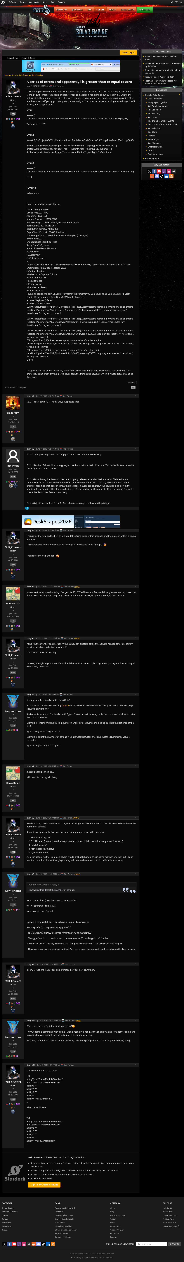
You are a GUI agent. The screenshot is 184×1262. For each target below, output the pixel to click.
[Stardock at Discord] (156, 176)
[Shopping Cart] (176, 2)
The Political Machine (63, 1226)
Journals (77, 9)
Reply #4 (30, 586)
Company (115, 1203)
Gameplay (61, 9)
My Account (168, 1211)
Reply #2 (30, 449)
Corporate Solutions (10, 1211)
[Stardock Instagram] (168, 171)
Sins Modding (37, 75)
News (45, 2)
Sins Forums (58, 86)
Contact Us (114, 1233)
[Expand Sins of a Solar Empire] (143, 95)
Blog (52, 2)
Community (34, 2)
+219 (13, 426)
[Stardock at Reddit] (152, 176)
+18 (13, 725)
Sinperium (13, 412)
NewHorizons (13, 711)
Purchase (144, 9)
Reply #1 (30, 396)
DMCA (101, 1257)
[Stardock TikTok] (161, 176)
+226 (13, 476)
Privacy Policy (76, 1257)
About (112, 1208)
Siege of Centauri (61, 1233)
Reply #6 (30, 694)
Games (22, 2)
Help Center (167, 1208)
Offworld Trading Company (66, 1230)
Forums (113, 1237)
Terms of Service (90, 1257)
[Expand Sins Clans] (146, 132)
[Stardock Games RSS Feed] (171, 176)
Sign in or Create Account (44, 1184)
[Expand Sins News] (146, 117)
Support (61, 2)
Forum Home (12, 58)
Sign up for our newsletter (120, 1244)
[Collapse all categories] (179, 94)
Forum (100, 9)
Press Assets (115, 1226)
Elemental (59, 1211)
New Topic (128, 52)
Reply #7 (30, 766)
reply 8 (55, 884)
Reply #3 (30, 530)
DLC (90, 9)
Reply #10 (31, 964)
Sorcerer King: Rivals (63, 1237)
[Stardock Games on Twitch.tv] (164, 171)
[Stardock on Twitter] (149, 171)
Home (6, 75)
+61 (13, 621)
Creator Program (117, 1230)
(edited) (77, 586)
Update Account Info (171, 1226)
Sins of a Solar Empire (20, 75)
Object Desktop (8, 1208)
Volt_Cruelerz (13, 96)
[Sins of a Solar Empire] (92, 27)
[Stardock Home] (3, 2)
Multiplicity (6, 1226)
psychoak (13, 465)
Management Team (118, 1215)
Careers (113, 1219)
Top (135, 396)
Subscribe (174, 1244)
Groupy (5, 1230)
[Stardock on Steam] (173, 171)
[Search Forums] (181, 2)
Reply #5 (30, 638)
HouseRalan (13, 603)
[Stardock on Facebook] (154, 171)
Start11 (5, 1215)
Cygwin (65, 705)
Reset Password (169, 1222)
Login (32, 58)
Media (112, 9)
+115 (13, 114)
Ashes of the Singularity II (65, 1208)
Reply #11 (31, 1020)
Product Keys (168, 1219)
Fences (5, 1219)
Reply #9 (30, 874)
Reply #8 (30, 818)
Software (12, 2)
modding (131, 382)
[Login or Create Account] (172, 2)
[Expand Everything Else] (143, 158)
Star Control (60, 1222)
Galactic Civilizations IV (64, 1215)
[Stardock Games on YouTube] (159, 171)
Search (24, 58)
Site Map (109, 1257)
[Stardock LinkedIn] (166, 176)
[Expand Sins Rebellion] (146, 128)
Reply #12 (31, 1065)
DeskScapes (7, 1222)
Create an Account (170, 1215)
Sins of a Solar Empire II (64, 1219)
